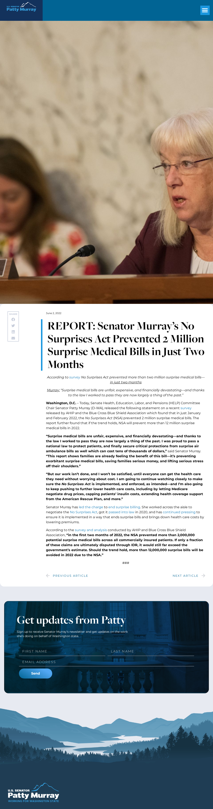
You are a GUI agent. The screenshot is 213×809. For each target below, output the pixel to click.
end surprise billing (124, 507)
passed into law (121, 512)
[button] (205, 10)
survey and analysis (91, 530)
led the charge (91, 507)
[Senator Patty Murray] (21, 14)
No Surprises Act (83, 512)
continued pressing (179, 512)
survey (74, 377)
